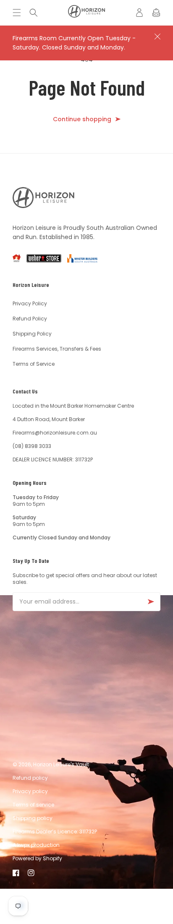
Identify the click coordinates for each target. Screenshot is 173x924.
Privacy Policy (30, 303)
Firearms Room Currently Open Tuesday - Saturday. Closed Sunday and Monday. (74, 43)
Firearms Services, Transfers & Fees (57, 348)
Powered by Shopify (37, 858)
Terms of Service (34, 363)
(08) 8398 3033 (32, 446)
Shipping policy (32, 818)
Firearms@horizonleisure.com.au (55, 432)
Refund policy (30, 777)
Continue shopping (82, 119)
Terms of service (33, 804)
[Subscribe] (151, 601)
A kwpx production (36, 845)
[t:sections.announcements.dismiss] (157, 36)
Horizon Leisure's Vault (61, 764)
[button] (19, 12)
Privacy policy (30, 791)
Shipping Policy (32, 333)
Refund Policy (30, 318)
